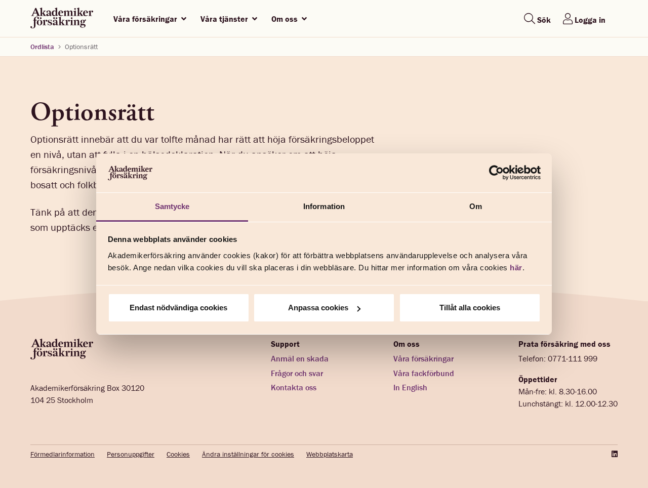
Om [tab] (475, 206)
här (516, 267)
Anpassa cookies (318, 307)
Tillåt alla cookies (469, 307)
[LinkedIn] (614, 454)
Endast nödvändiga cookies (178, 307)
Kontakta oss (293, 387)
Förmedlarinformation (62, 454)
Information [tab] (324, 206)
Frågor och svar (297, 373)
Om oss (285, 19)
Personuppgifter (130, 454)
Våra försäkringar (146, 19)
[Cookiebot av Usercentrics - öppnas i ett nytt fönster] (496, 173)
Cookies (178, 454)
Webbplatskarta (329, 454)
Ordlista (42, 46)
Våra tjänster (225, 19)
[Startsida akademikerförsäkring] (61, 18)
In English (410, 387)
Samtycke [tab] (172, 206)
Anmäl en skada (300, 358)
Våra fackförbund (423, 373)
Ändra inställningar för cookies (248, 454)
